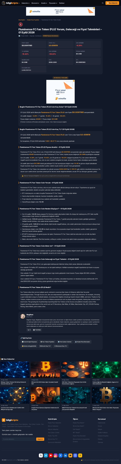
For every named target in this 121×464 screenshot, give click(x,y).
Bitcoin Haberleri (53, 426)
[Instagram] (56, 455)
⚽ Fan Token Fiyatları (47, 341)
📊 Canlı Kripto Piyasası (29, 341)
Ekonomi (35, 3)
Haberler (25, 3)
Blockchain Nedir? (78, 426)
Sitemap (100, 442)
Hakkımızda (101, 423)
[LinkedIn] (65, 455)
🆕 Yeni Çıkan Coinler (64, 341)
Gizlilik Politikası (103, 432)
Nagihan (30, 315)
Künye (100, 426)
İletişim (100, 429)
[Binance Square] (80, 455)
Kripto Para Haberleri (54, 423)
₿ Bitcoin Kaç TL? (45, 346)
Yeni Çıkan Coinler (53, 432)
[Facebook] (60, 455)
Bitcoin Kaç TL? (53, 439)
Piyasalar (52, 3)
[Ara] (102, 3)
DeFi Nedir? (76, 429)
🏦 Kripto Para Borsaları (82, 341)
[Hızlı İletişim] (70, 455)
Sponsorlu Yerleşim (60, 77)
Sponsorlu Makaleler (54, 442)
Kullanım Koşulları (103, 436)
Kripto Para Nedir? (78, 423)
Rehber (62, 3)
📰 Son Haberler (112, 3)
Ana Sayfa (22, 20)
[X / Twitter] (41, 455)
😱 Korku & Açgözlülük (29, 346)
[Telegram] (46, 455)
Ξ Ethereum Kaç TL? (60, 346)
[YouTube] (51, 455)
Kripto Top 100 (52, 436)
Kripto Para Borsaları (79, 436)
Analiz (43, 3)
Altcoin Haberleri (53, 429)
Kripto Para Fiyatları (33, 20)
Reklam (100, 439)
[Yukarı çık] (117, 460)
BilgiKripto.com (11, 460)
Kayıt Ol (40, 439)
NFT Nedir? (76, 432)
